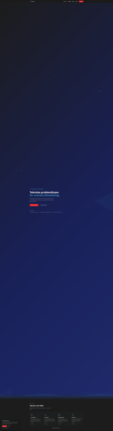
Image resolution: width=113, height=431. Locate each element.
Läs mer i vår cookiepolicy (5, 428)
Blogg (73, 1)
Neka (9, 426)
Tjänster (64, 1)
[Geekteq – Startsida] (32, 1)
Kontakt (81, 1)
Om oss (76, 1)
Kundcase (69, 1)
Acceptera (4, 426)
